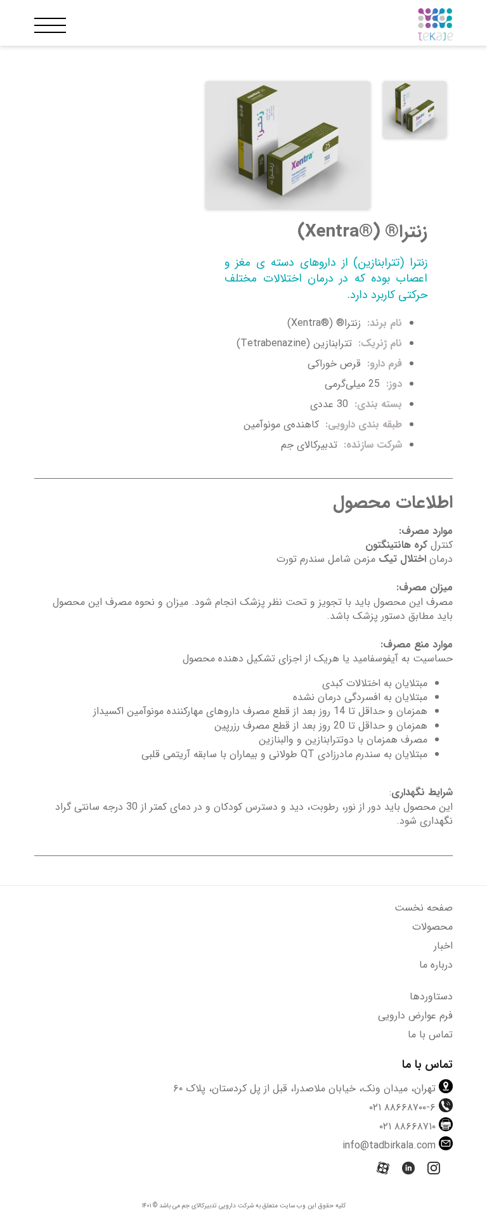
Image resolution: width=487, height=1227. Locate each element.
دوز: (392, 384)
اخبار (443, 946)
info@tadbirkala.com (389, 1145)
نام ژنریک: (378, 343)
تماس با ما (430, 1034)
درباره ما (436, 965)
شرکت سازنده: (371, 445)
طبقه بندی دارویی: (362, 424)
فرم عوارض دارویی (415, 1015)
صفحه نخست (423, 908)
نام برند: (383, 323)
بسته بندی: (376, 404)
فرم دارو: (383, 364)
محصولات (432, 927)
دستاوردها (431, 996)
